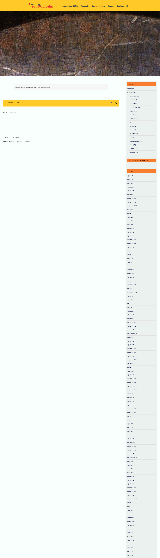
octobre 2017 (131, 495)
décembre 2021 (132, 348)
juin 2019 (130, 424)
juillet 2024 (131, 254)
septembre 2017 (132, 499)
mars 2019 (131, 435)
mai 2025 (130, 221)
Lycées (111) (133, 130)
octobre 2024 (131, 247)
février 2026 (131, 191)
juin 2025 (130, 217)
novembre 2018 (132, 450)
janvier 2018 (131, 484)
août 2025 (130, 209)
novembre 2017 (132, 491)
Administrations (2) (134, 96)
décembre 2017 (132, 487)
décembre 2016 (132, 529)
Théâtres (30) (133, 148)
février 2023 (131, 315)
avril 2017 (130, 514)
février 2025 (131, 232)
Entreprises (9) (133, 111)
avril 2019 (130, 431)
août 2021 (130, 363)
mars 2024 (131, 270)
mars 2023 (131, 311)
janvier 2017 (131, 525)
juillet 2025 (131, 213)
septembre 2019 (132, 420)
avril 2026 (130, 183)
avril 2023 (130, 307)
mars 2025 (131, 228)
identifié (13, 141)
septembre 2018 (132, 457)
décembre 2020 (132, 379)
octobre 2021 (131, 356)
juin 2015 (130, 548)
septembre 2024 (132, 251)
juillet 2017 (131, 502)
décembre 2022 (132, 322)
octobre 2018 (131, 454)
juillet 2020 (131, 394)
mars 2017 (131, 517)
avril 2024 (130, 266)
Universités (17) (134, 152)
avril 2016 (130, 536)
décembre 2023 (132, 281)
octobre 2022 (131, 330)
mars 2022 (131, 337)
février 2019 (131, 439)
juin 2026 (130, 179)
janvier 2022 (131, 345)
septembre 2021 (132, 360)
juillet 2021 (131, 367)
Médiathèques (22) (134, 133)
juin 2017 (130, 506)
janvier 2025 (131, 236)
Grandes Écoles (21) (135, 118)
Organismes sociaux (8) (136, 141)
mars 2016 (131, 540)
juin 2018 (130, 465)
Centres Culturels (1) (135, 107)
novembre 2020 (132, 382)
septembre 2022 (132, 333)
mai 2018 (130, 469)
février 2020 (131, 401)
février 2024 (131, 273)
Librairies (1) (133, 126)
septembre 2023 (132, 292)
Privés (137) (133, 145)
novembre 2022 (132, 326)
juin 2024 (130, 258)
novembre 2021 (132, 352)
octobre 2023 (131, 288)
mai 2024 (130, 262)
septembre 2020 (132, 390)
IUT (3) (131, 122)
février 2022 (131, 341)
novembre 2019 (132, 412)
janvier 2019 (131, 442)
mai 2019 (130, 427)
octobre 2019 (131, 416)
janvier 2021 (131, 375)
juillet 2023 (131, 296)
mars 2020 (131, 397)
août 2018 (130, 461)
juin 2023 (130, 300)
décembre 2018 (132, 446)
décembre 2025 (132, 198)
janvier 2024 (131, 277)
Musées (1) (132, 137)
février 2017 (131, 521)
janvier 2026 (131, 194)
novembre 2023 (132, 285)
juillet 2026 (131, 176)
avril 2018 (130, 472)
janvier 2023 (131, 318)
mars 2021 (131, 371)
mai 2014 (130, 551)
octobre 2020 (131, 386)
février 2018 (131, 480)
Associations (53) (134, 100)
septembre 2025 (132, 206)
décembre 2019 (132, 409)
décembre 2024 (132, 239)
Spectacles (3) (131, 88)
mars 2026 (131, 187)
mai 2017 (130, 510)
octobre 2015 (131, 544)
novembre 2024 (132, 243)
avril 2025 (130, 224)
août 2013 (130, 555)
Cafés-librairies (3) (134, 103)
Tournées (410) (132, 92)
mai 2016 (130, 533)
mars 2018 (131, 476)
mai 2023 (130, 303)
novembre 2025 (132, 202)
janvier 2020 (131, 405)
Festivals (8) (133, 115)
